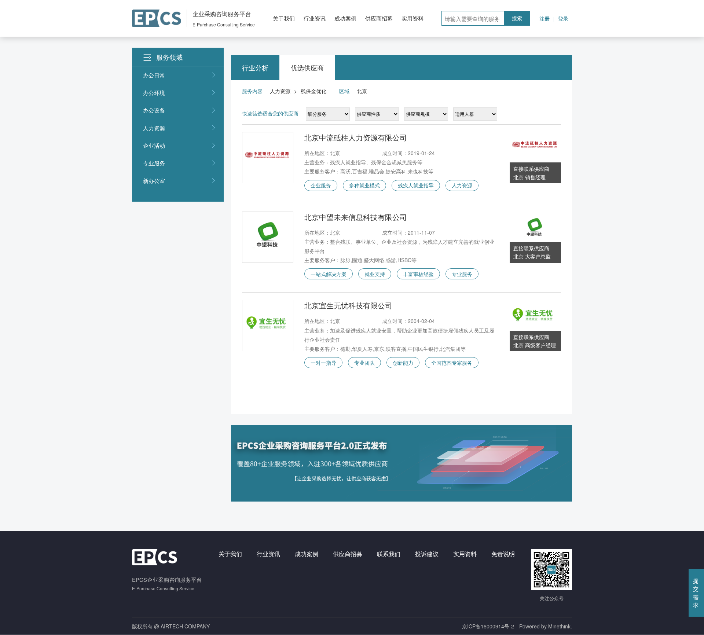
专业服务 (154, 163)
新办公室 (154, 180)
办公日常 (154, 75)
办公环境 (154, 92)
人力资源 (154, 128)
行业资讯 (315, 18)
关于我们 (284, 18)
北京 (362, 91)
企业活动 (154, 145)
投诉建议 (427, 554)
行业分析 (255, 67)
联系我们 (388, 554)
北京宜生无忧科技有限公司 (348, 305)
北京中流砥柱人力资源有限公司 (355, 137)
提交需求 (695, 593)
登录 (563, 18)
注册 (544, 18)
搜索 (517, 18)
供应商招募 (379, 18)
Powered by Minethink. (545, 626)
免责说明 (503, 554)
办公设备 (154, 110)
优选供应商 (307, 67)
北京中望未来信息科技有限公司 (355, 217)
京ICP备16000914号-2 (488, 626)
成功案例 (345, 18)
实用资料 (412, 18)
